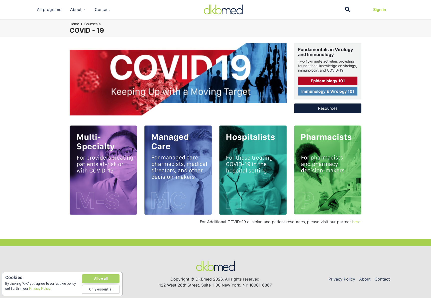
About (365, 279)
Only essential (100, 289)
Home (74, 24)
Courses (91, 24)
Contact (102, 9)
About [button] (76, 9)
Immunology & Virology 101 (327, 91)
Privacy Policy (341, 279)
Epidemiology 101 (328, 80)
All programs (49, 9)
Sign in (379, 9)
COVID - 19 (87, 30)
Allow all (101, 278)
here (356, 221)
